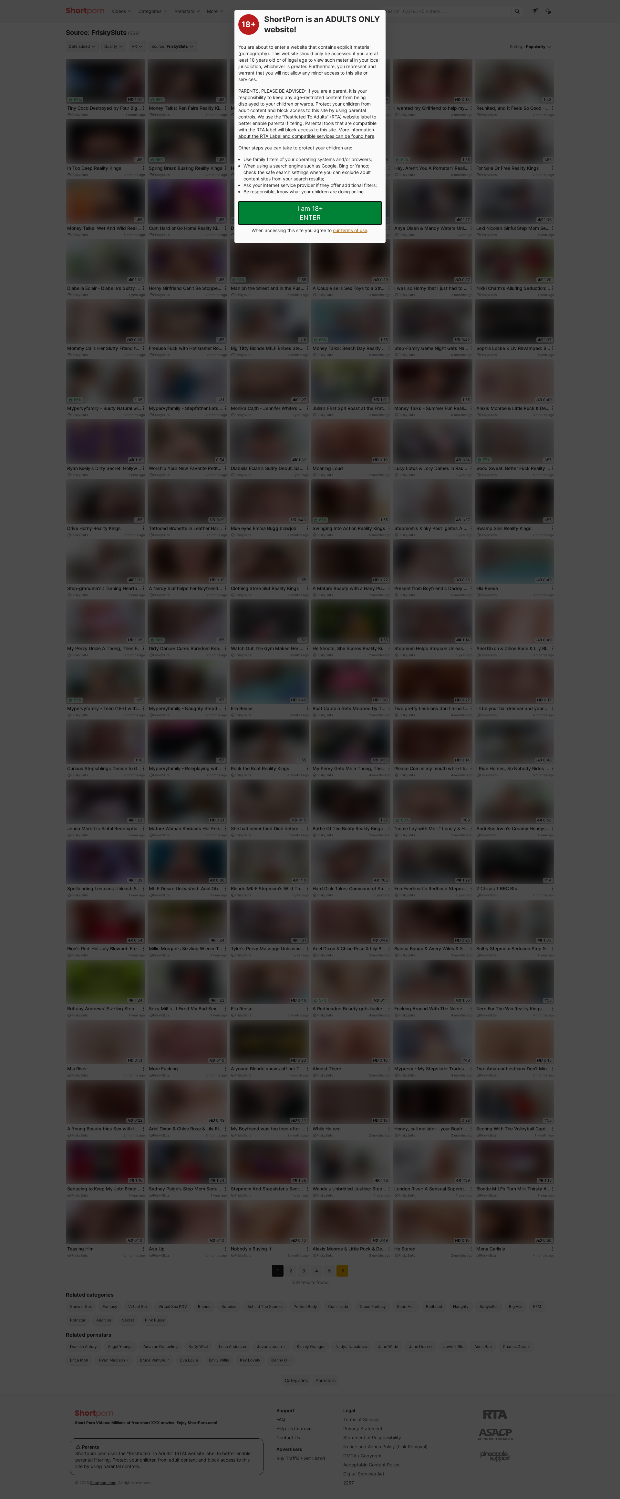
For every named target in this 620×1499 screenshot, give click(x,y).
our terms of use (350, 230)
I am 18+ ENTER (310, 213)
